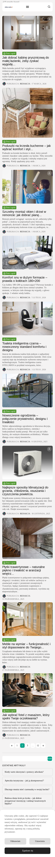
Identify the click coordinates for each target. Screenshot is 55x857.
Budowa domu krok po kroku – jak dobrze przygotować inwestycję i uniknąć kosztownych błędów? (25, 801)
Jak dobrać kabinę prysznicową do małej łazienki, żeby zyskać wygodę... (25, 61)
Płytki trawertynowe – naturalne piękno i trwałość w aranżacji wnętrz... (23, 570)
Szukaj (50, 758)
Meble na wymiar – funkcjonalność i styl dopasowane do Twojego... (26, 645)
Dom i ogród (10, 53)
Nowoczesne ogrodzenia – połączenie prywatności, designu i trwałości (25, 419)
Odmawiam (15, 841)
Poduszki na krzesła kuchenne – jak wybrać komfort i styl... (26, 147)
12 (38, 745)
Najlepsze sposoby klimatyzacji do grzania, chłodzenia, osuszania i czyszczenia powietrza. (25, 491)
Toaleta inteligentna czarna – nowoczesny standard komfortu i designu (24, 347)
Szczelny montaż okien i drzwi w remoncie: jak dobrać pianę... (24, 213)
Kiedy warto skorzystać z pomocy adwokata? (24, 772)
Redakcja (25, 84)
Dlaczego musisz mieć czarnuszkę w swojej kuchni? (27, 789)
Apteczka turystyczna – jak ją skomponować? (24, 780)
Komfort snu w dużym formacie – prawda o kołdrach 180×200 (24, 279)
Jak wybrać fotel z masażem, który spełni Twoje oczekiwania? (26, 716)
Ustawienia (40, 841)
